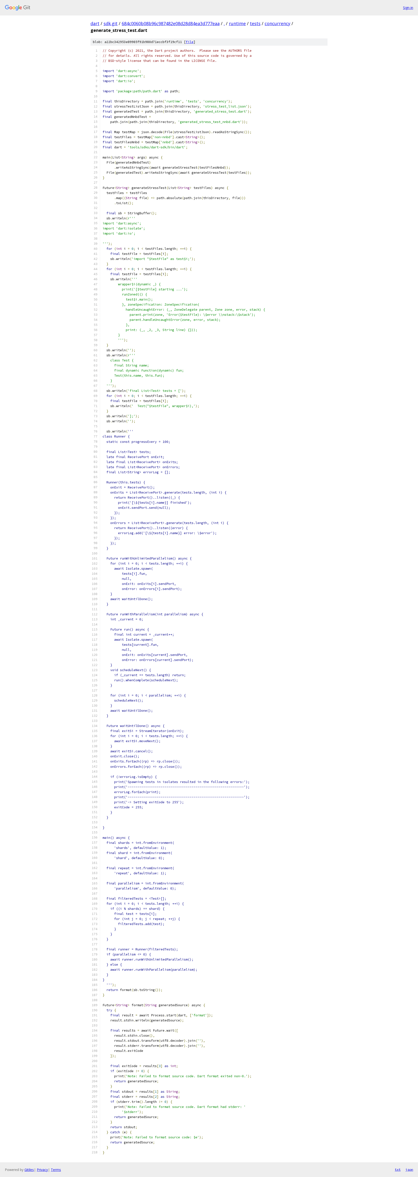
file (190, 42)
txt (398, 1169)
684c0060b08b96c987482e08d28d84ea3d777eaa (171, 23)
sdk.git (111, 23)
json (409, 1169)
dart (94, 23)
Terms (56, 1169)
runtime (237, 23)
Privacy (42, 1169)
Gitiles (29, 1169)
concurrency (277, 23)
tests (255, 23)
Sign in (408, 7)
